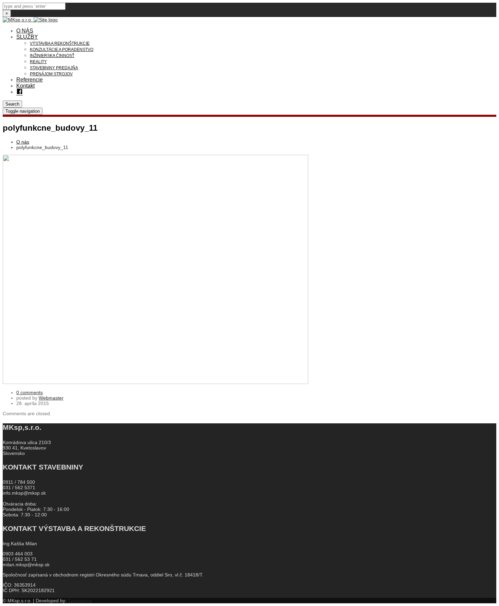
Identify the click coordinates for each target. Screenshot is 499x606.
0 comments (29, 392)
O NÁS (24, 31)
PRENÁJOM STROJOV (51, 74)
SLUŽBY (27, 37)
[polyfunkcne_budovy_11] (155, 382)
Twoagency (80, 600)
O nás (22, 142)
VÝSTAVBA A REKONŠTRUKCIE (60, 43)
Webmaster (51, 398)
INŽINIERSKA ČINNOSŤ (52, 55)
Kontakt (25, 86)
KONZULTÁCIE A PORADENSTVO (61, 49)
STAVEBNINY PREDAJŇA (54, 68)
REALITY (38, 61)
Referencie (29, 79)
